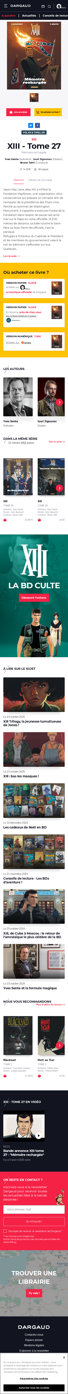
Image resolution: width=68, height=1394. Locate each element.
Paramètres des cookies (34, 1378)
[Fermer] (64, 1357)
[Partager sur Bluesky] (30, 125)
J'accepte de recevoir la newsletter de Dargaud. (34, 1231)
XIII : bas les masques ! (21, 776)
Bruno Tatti (27, 162)
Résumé (19, 180)
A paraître (9, 15)
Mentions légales (34, 1345)
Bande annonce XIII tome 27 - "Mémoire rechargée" (23, 1153)
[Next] (59, 402)
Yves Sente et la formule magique (30, 988)
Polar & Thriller (34, 132)
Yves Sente (11, 159)
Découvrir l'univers (34, 597)
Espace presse (34, 1340)
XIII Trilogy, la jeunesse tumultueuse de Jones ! (32, 723)
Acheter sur (13, 342)
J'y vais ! (34, 1293)
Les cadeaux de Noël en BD (25, 827)
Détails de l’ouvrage (40, 180)
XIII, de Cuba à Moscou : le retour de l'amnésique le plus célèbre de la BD (32, 935)
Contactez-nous (34, 1334)
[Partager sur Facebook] (37, 125)
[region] (34, 1373)
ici (15, 1242)
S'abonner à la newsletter (34, 1350)
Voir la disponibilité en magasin (21, 316)
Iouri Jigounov (42, 159)
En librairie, (23, 312)
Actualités (29, 15)
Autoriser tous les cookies (34, 1387)
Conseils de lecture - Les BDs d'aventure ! (26, 880)
